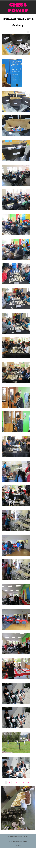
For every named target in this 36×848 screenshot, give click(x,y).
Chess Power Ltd (18, 836)
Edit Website (18, 845)
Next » (28, 782)
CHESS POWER (18, 7)
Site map (26, 836)
